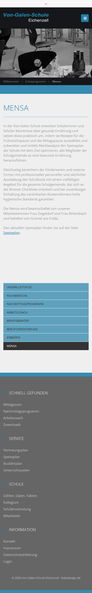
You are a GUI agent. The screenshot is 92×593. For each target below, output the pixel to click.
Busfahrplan (12, 463)
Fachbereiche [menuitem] (17, 296)
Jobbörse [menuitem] (13, 337)
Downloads (12, 424)
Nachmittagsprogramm (21, 411)
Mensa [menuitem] (12, 346)
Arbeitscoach (13, 418)
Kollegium (11, 502)
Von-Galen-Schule (33, 578)
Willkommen (11, 81)
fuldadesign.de (70, 578)
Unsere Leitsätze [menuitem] (19, 287)
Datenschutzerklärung (20, 554)
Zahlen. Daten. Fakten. (20, 495)
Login (7, 561)
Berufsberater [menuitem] (18, 321)
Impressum (12, 548)
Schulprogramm (35, 81)
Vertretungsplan (15, 450)
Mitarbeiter (11, 515)
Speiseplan (11, 232)
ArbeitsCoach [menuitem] (17, 312)
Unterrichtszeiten (16, 470)
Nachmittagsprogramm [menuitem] (25, 304)
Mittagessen (12, 404)
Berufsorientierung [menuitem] (22, 329)
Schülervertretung (17, 509)
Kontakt (9, 541)
